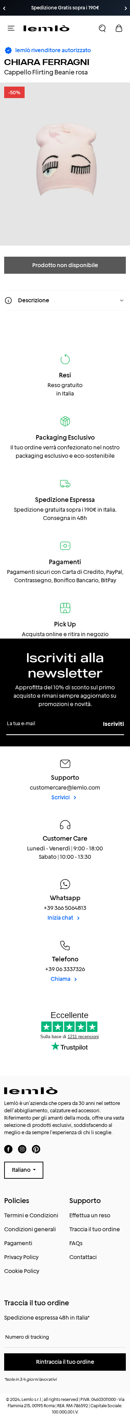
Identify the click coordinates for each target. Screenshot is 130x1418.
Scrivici (61, 797)
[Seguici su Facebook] (8, 1149)
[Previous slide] (4, 8)
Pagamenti (18, 1243)
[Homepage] (46, 28)
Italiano (22, 1170)
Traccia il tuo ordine (94, 1229)
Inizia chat (60, 917)
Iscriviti (113, 724)
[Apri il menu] (11, 28)
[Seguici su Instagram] (22, 1149)
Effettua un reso (89, 1215)
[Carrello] (119, 28)
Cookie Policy (21, 1271)
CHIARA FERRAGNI (46, 62)
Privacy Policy (21, 1257)
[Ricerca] (102, 28)
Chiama (61, 979)
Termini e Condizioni (31, 1215)
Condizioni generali (30, 1229)
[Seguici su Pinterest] (36, 1149)
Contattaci (83, 1257)
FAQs (76, 1243)
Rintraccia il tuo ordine (65, 1362)
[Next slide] (126, 8)
